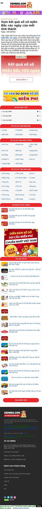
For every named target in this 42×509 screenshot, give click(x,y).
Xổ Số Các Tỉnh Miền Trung (21, 140)
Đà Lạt (32, 173)
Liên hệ (6, 481)
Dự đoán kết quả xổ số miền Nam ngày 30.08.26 (22, 223)
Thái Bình (19, 130)
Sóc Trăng (5, 186)
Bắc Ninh (5, 134)
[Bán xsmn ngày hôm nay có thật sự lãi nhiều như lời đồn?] (4, 385)
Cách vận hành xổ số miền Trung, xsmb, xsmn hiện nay (24, 290)
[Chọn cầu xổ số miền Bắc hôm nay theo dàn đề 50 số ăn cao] (4, 284)
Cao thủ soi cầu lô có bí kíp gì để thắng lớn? (24, 276)
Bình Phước (6, 199)
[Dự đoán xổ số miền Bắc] (4, 210)
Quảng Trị (5, 159)
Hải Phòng (33, 134)
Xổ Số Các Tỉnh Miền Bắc (21, 126)
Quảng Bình (34, 155)
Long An (32, 199)
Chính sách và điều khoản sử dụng (17, 474)
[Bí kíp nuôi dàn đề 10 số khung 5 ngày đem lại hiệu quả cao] (4, 345)
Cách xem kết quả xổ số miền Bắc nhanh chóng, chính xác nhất (25, 304)
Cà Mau (32, 178)
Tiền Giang (19, 173)
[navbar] (2, 3)
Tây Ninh (19, 190)
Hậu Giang (19, 199)
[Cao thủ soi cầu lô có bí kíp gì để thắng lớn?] (4, 277)
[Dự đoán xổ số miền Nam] (4, 224)
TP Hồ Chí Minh (21, 178)
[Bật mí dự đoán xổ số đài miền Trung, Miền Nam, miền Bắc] (4, 352)
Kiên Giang (6, 173)
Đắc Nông (19, 163)
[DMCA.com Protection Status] (9, 500)
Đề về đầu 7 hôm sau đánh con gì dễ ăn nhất (25, 317)
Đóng (39, 506)
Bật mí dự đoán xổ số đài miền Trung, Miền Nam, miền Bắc (23, 351)
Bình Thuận (33, 190)
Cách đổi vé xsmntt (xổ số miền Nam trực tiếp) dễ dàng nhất (24, 331)
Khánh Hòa (19, 144)
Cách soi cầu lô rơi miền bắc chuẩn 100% (25, 377)
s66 (11, 426)
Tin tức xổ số (12, 19)
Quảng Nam (34, 150)
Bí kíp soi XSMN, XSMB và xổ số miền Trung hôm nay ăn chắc (24, 297)
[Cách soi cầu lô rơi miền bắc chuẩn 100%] (4, 379)
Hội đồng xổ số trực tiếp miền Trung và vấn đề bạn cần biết (24, 358)
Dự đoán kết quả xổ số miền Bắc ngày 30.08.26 (21, 209)
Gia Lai (32, 159)
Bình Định (19, 155)
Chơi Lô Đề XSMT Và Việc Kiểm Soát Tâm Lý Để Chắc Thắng (24, 263)
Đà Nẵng (5, 155)
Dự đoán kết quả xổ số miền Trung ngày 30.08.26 (22, 216)
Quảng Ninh (34, 130)
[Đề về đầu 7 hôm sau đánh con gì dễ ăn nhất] (4, 318)
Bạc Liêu (33, 182)
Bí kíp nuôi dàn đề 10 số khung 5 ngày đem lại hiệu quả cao (24, 344)
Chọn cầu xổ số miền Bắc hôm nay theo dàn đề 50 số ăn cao (24, 283)
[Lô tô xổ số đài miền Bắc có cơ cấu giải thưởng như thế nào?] (4, 365)
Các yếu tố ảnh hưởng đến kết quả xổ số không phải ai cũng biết (24, 324)
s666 (5, 485)
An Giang (5, 190)
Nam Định (19, 134)
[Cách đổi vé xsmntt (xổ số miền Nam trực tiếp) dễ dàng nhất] (4, 331)
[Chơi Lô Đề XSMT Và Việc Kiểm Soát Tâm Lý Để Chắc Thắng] (4, 264)
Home (3, 19)
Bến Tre (18, 182)
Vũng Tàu (5, 182)
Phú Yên (5, 150)
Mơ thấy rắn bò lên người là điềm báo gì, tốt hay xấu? (25, 391)
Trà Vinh (32, 195)
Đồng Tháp (5, 178)
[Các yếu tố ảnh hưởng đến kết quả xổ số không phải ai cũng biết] (4, 325)
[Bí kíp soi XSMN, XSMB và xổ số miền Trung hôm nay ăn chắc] (4, 298)
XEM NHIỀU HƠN (21, 400)
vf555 (8, 426)
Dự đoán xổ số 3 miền (21, 205)
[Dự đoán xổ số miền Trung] (4, 217)
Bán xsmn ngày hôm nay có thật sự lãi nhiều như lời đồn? (23, 385)
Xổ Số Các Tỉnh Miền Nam (21, 169)
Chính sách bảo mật (11, 477)
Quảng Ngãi (6, 163)
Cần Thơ (19, 186)
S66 (5, 426)
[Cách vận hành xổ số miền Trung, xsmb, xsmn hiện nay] (4, 291)
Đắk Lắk (19, 150)
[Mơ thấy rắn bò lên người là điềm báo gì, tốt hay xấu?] (4, 392)
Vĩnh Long (5, 195)
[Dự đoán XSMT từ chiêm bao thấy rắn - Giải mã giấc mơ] (4, 271)
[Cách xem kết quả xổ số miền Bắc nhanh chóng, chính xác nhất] (4, 304)
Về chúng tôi (9, 470)
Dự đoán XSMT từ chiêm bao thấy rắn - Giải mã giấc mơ (24, 270)
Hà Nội (4, 130)
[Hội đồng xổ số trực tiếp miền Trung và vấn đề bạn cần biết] (4, 358)
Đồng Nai (33, 186)
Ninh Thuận (20, 159)
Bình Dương (20, 195)
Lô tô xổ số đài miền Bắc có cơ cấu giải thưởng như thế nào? (24, 364)
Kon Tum (5, 144)
